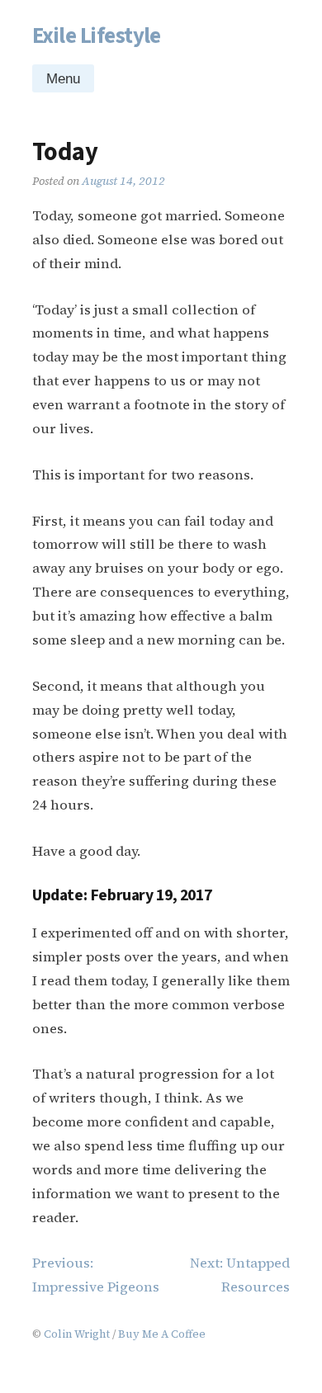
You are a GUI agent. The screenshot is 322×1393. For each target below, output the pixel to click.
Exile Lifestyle (96, 36)
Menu (63, 79)
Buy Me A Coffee (162, 1333)
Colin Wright (77, 1333)
